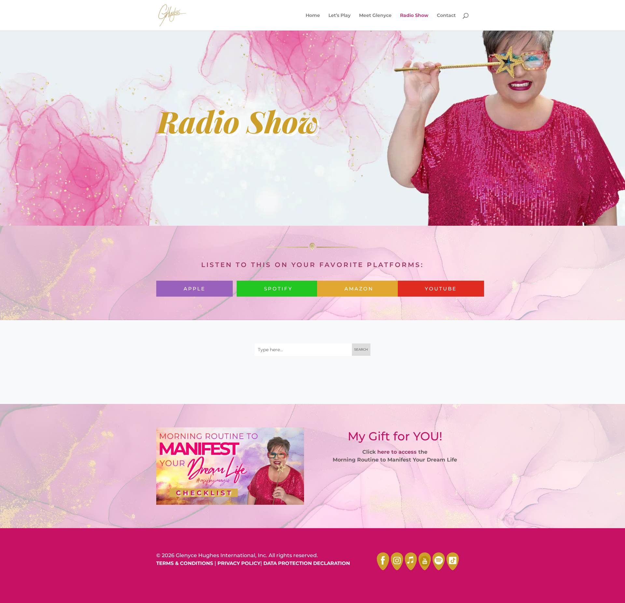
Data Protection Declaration (306, 563)
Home (313, 15)
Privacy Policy (238, 563)
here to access (397, 452)
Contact (446, 15)
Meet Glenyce (375, 15)
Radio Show (414, 15)
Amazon (358, 289)
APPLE (194, 289)
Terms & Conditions (184, 563)
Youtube (441, 289)
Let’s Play (339, 15)
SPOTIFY (278, 289)
